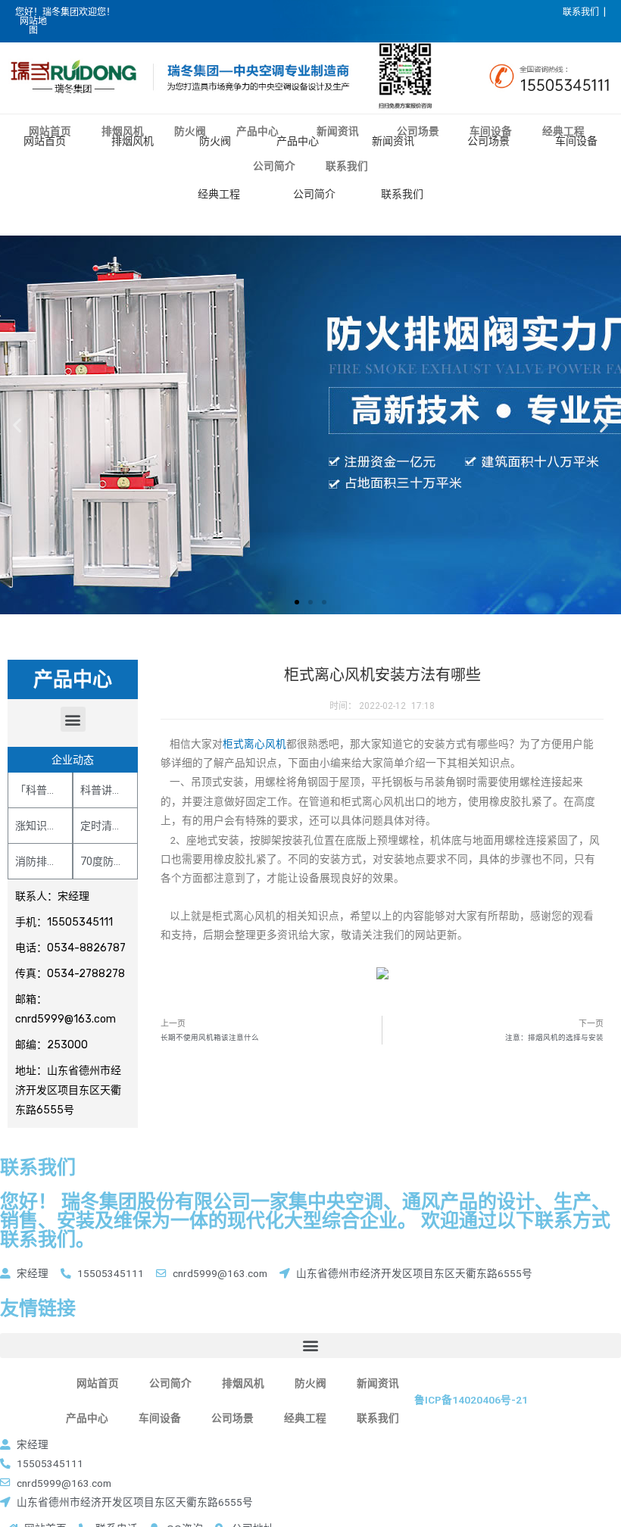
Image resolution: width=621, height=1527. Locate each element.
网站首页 (44, 141)
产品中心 (297, 141)
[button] (297, 602)
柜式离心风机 (254, 744)
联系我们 (402, 194)
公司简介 (314, 194)
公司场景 (488, 141)
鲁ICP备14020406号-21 (471, 1400)
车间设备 (576, 141)
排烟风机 (132, 141)
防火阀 (215, 141)
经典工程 (219, 194)
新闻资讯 (393, 141)
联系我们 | (584, 12)
